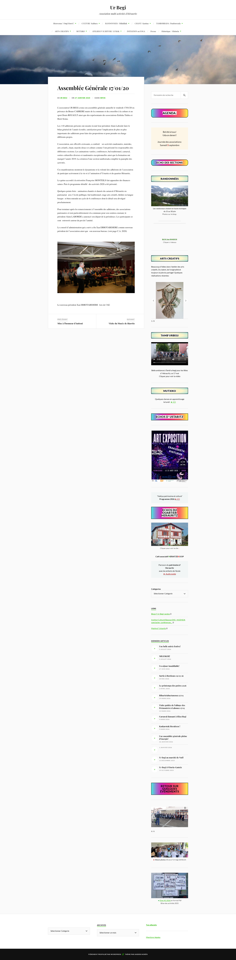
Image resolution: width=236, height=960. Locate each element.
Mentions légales (153, 937)
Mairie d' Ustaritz (158, 628)
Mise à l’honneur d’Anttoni (70, 323)
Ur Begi (118, 7)
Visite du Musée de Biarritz (122, 323)
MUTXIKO (80, 31)
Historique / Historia (170, 31)
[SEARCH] (184, 95)
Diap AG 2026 (165, 900)
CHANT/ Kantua (142, 23)
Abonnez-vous (222, 954)
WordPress (116, 954)
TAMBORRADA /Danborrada (168, 23)
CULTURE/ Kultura (90, 23)
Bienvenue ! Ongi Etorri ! (63, 23)
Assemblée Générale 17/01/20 (93, 87)
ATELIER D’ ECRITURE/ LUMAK (105, 31)
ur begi (63, 98)
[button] (186, 300)
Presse (153, 31)
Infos (102, 98)
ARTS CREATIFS (62, 31)
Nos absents (151, 925)
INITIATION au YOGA (136, 31)
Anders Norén (141, 954)
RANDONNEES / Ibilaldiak (116, 23)
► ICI (173, 402)
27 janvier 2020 (82, 98)
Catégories (156, 589)
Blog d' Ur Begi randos (160, 614)
